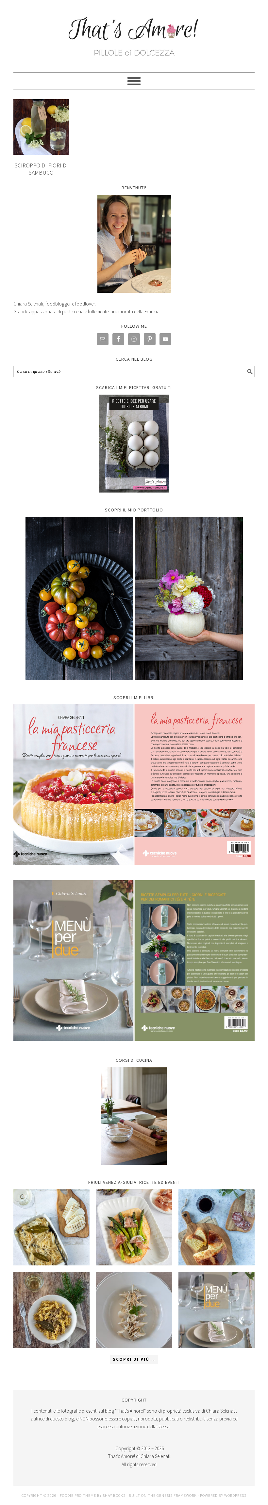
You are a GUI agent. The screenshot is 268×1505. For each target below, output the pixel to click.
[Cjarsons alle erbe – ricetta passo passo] (134, 1310)
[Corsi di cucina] (134, 1116)
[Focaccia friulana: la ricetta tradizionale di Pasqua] (216, 1227)
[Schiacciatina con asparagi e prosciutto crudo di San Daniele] (134, 1227)
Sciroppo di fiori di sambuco (41, 169)
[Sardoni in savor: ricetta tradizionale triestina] (51, 1227)
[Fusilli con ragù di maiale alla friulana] (51, 1310)
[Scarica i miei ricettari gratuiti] (134, 444)
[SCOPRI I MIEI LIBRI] (134, 870)
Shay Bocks (114, 1495)
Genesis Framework (177, 1495)
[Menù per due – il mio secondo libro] (216, 1310)
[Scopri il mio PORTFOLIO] (134, 598)
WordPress (235, 1495)
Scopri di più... (134, 1359)
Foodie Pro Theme (78, 1495)
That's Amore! (134, 33)
